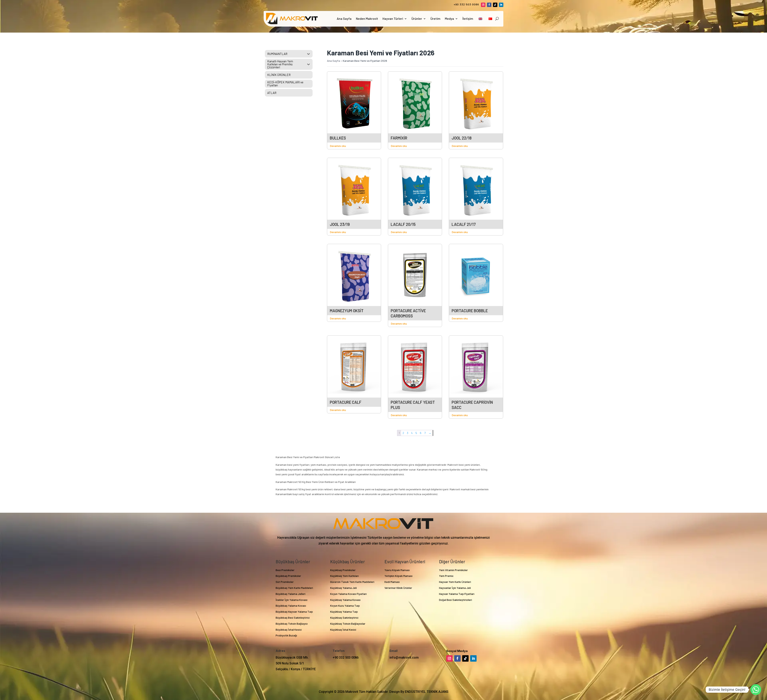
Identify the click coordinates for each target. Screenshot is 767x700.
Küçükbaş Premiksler (343, 570)
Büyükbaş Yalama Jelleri (290, 593)
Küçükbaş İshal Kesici (343, 629)
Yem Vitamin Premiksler (453, 570)
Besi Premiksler (285, 570)
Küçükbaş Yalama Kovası (345, 599)
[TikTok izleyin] (495, 5)
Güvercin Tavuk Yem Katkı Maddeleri (352, 581)
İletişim (467, 18)
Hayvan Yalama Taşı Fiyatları (456, 593)
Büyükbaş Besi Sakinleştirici (293, 617)
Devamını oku (338, 146)
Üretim (435, 18)
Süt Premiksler (285, 581)
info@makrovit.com (404, 657)
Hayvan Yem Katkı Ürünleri (455, 581)
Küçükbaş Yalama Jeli (343, 587)
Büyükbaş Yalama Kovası (291, 605)
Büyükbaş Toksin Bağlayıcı (292, 623)
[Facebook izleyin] (489, 5)
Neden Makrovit (367, 18)
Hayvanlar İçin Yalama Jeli (455, 587)
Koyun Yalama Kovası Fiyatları (348, 593)
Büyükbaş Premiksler (288, 575)
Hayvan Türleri (393, 18)
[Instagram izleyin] (483, 5)
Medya (449, 18)
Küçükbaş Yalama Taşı (344, 611)
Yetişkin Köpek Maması (398, 575)
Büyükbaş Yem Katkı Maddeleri (294, 587)
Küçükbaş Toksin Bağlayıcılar (347, 623)
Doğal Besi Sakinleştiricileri (455, 599)
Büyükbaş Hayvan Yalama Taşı (294, 611)
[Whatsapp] (755, 689)
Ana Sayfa (344, 18)
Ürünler (416, 18)
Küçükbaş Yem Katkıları (344, 575)
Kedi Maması (392, 581)
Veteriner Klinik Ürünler (398, 587)
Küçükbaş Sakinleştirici (344, 617)
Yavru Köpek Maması (397, 570)
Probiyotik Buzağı (286, 635)
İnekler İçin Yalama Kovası (291, 599)
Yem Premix (446, 575)
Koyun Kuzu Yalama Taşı (345, 605)
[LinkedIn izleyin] (501, 5)
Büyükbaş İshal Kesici (289, 629)
